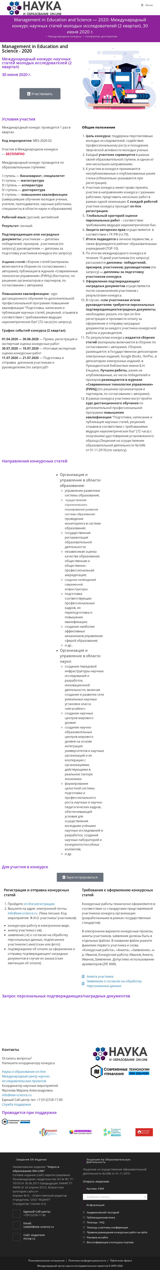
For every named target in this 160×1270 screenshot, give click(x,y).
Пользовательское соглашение (46, 1260)
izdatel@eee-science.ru (38, 1227)
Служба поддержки (16, 1104)
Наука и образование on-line (24, 1071)
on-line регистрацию (39, 904)
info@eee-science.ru (22, 913)
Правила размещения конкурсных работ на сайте (117, 1232)
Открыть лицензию (96, 1181)
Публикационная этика (101, 1217)
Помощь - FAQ (95, 1222)
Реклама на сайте (97, 1237)
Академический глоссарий (103, 1212)
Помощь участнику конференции (107, 1227)
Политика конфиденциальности (87, 1260)
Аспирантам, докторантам (101, 36)
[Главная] (44, 36)
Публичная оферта (121, 1260)
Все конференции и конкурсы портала (110, 1242)
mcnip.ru (29, 1238)
